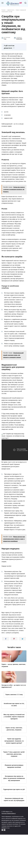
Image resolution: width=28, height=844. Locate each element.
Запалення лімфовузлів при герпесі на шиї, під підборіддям (14, 799)
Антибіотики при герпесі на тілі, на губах (14, 704)
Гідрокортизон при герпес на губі (14, 789)
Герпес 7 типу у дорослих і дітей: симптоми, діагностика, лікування (14, 754)
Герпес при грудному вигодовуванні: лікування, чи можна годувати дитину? (14, 741)
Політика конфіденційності (9, 813)
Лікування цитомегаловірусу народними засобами (14, 766)
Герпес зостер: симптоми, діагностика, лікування (14, 729)
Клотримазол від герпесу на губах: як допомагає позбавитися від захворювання (14, 778)
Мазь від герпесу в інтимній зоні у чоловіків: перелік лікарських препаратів (14, 716)
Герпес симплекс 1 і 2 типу (14, 694)
